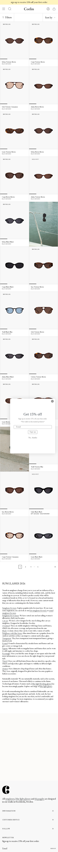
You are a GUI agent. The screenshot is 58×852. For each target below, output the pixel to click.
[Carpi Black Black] (14, 265)
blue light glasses (46, 686)
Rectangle (6, 653)
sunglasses (10, 798)
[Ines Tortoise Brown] (43, 265)
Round (5, 643)
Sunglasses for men (9, 608)
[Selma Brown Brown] (43, 130)
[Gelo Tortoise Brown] (43, 310)
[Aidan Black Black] (14, 355)
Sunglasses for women (10, 615)
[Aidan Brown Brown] (43, 85)
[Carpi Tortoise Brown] (43, 40)
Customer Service (10, 820)
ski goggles (39, 798)
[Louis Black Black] (43, 535)
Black (4, 630)
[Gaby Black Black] (43, 490)
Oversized (6, 625)
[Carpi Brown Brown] (14, 175)
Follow (6, 829)
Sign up (33, 432)
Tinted (4, 661)
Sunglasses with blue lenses (12, 633)
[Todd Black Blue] (14, 310)
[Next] (48, 566)
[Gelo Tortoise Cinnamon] (14, 85)
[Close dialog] (52, 401)
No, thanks (32, 438)
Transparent (6, 638)
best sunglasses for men (38, 610)
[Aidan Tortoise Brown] (43, 175)
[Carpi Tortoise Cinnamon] (14, 535)
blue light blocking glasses (42, 683)
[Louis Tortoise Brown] (14, 130)
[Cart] (54, 9)
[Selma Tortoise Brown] (14, 40)
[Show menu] (3, 9)
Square (5, 648)
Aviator (5, 668)
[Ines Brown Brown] (14, 490)
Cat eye (5, 620)
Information (8, 811)
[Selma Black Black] (14, 220)
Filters (8, 17)
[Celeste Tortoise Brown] (43, 355)
